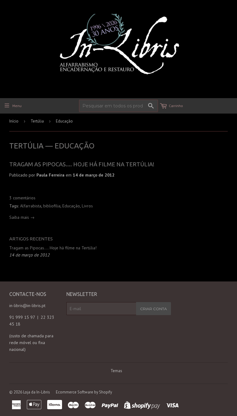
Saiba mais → (22, 217)
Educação (71, 206)
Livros (87, 206)
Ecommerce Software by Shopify (84, 392)
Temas (116, 370)
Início (14, 121)
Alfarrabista (30, 206)
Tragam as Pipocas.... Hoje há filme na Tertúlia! (81, 164)
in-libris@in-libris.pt (27, 305)
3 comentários (22, 198)
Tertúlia (37, 121)
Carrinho (176, 105)
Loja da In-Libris (36, 392)
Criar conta (153, 308)
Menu (17, 105)
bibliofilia (51, 206)
